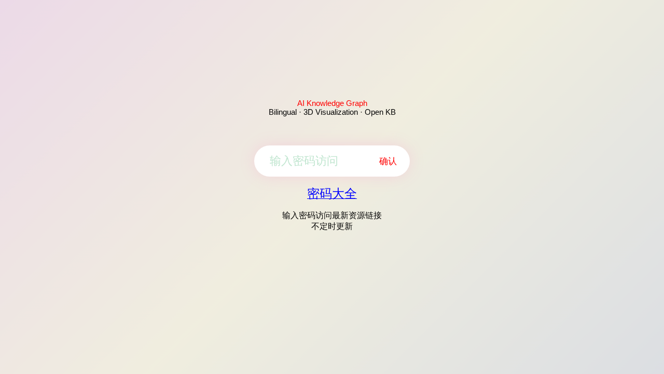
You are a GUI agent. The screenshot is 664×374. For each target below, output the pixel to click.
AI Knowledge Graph (332, 103)
